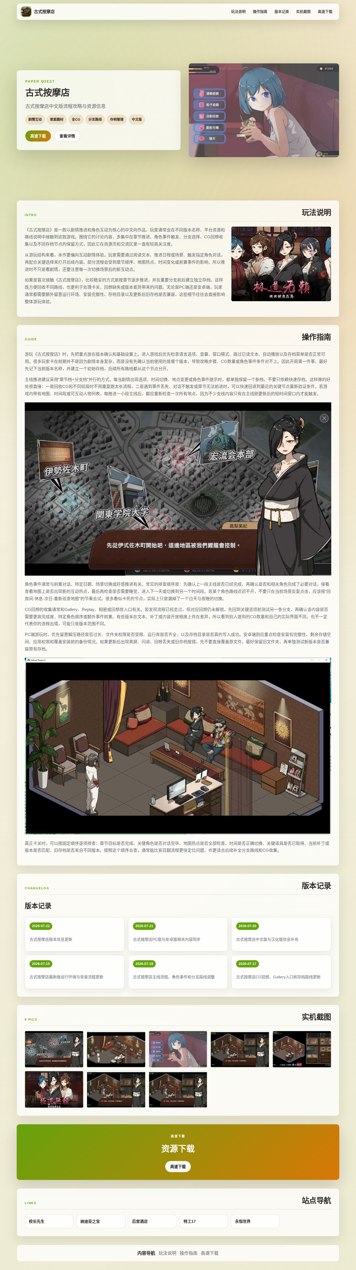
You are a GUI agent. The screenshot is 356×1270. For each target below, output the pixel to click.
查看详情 (67, 136)
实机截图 (303, 11)
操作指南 (260, 11)
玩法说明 (238, 11)
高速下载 (325, 11)
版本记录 (282, 11)
